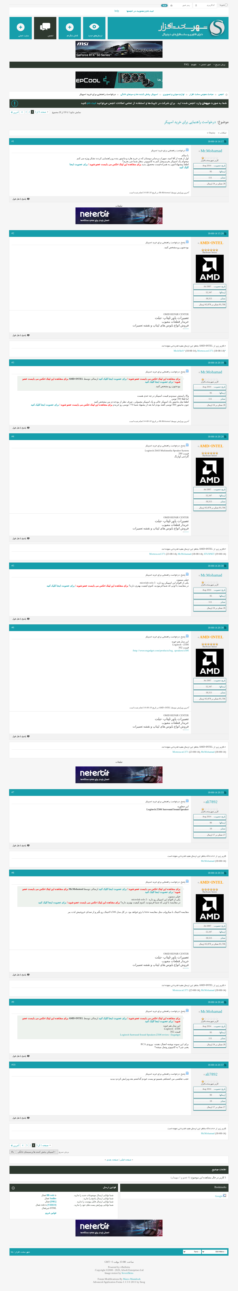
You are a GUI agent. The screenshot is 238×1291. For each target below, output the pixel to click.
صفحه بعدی (112, 1159)
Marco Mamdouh (132, 1279)
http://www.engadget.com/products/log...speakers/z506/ (161, 650)
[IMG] (53, 1201)
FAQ (186, 64)
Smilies (53, 1198)
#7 (13, 792)
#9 (13, 1002)
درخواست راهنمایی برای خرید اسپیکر (190, 122)
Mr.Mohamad (184, 553)
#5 (13, 565)
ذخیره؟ (222, 5)
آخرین (16, 112)
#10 (13, 1064)
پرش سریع (220, 64)
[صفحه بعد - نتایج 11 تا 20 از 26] (22, 112)
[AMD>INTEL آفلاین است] (210, 282)
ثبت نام (91, 103)
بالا (12, 1152)
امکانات (223, 133)
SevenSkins (127, 1273)
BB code (50, 1195)
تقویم (193, 64)
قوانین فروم (50, 1213)
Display (212, 133)
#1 (13, 141)
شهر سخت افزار (22, 1252)
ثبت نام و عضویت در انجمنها (140, 11)
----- (187, 328)
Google (219, 1196)
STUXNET (209, 553)
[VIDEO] (51, 1205)
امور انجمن (206, 64)
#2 (13, 233)
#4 (13, 436)
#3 (13, 362)
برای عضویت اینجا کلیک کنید (112, 378)
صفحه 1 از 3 (40, 112)
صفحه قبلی (125, 1159)
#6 (13, 627)
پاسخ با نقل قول (19, 199)
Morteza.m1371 (205, 350)
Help (117, 11)
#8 (13, 872)
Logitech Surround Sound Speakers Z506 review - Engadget (150, 1034)
